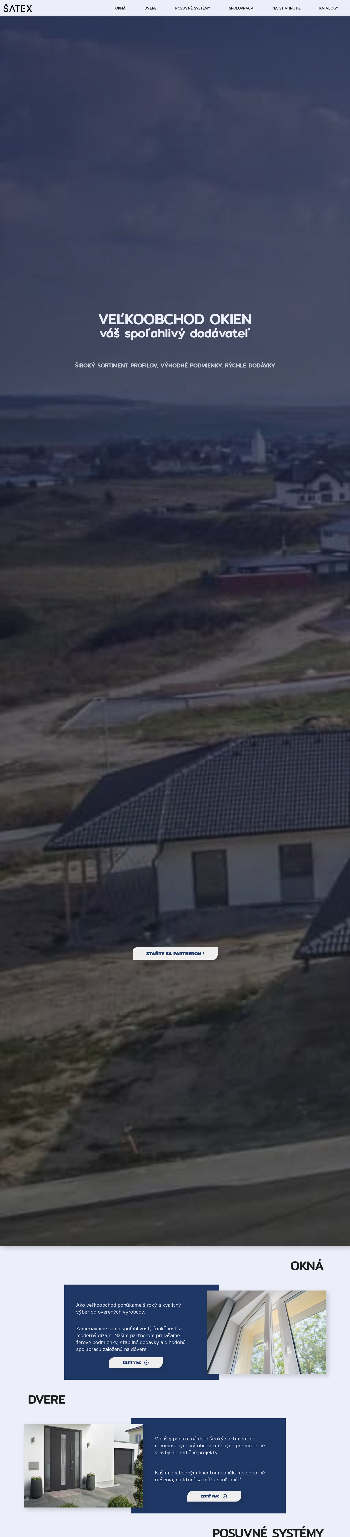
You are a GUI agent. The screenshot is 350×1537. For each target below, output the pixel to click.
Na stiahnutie (286, 8)
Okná (120, 8)
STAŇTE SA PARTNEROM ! (175, 953)
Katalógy (328, 8)
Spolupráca (241, 8)
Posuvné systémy (192, 8)
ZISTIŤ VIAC (136, 1363)
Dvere (150, 8)
